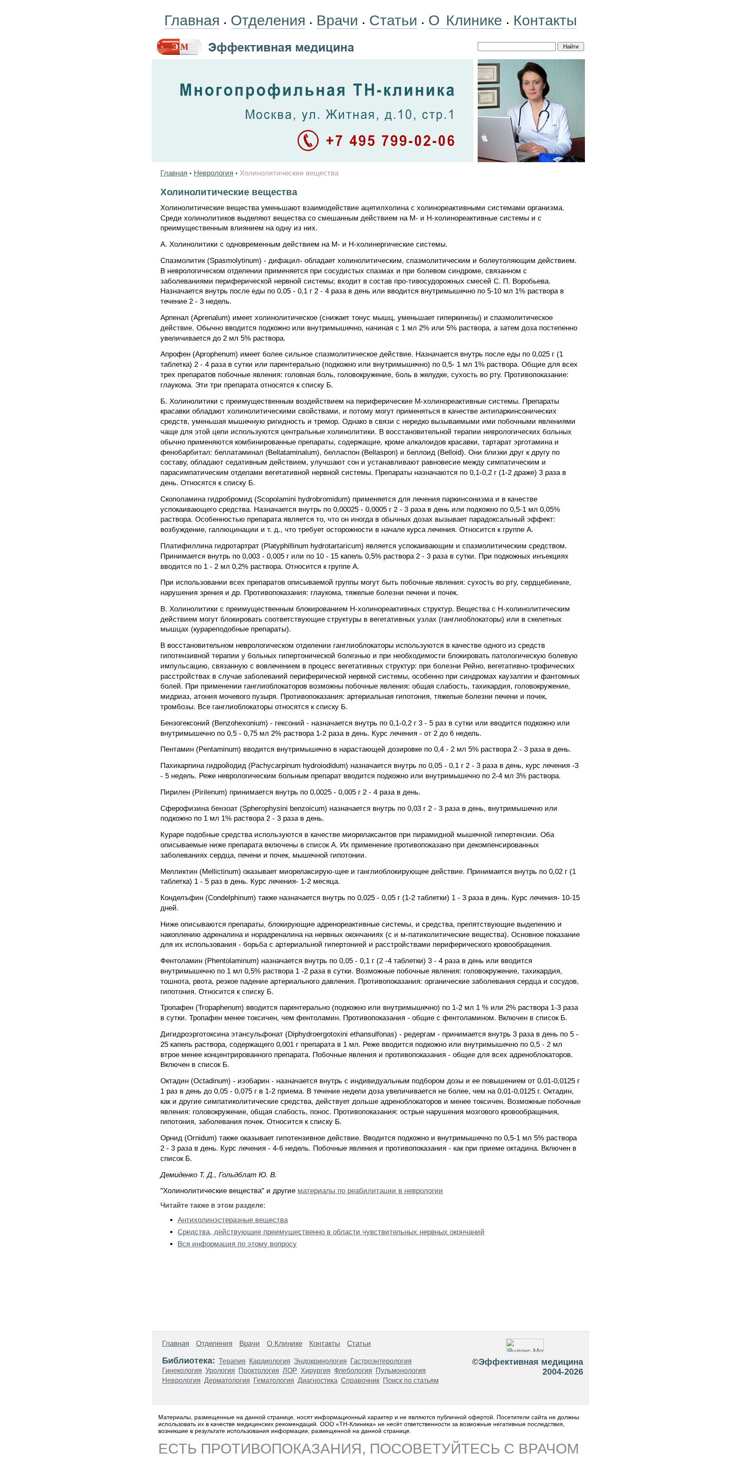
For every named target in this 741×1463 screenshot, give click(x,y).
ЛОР (290, 1370)
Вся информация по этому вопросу (237, 1244)
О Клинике (465, 20)
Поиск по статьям (411, 1380)
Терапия (232, 1361)
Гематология (273, 1380)
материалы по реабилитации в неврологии (370, 1191)
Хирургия (316, 1370)
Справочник (360, 1380)
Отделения (268, 20)
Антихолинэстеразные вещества (233, 1220)
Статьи (393, 20)
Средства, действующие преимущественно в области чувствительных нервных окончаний (331, 1232)
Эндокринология (320, 1361)
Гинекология (182, 1370)
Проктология (258, 1370)
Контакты (545, 20)
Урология (220, 1370)
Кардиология (269, 1361)
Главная (192, 20)
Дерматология (227, 1380)
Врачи (337, 20)
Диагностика (317, 1380)
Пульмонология (401, 1370)
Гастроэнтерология (381, 1361)
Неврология (213, 173)
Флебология (353, 1370)
